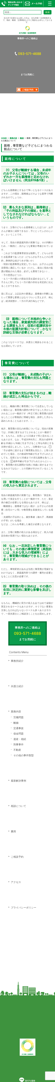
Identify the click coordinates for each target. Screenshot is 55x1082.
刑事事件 (18, 744)
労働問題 (18, 717)
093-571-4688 (29, 54)
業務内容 (16, 711)
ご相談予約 (17, 856)
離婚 (15, 722)
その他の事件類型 (23, 755)
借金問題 (18, 733)
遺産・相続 (19, 739)
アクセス (16, 882)
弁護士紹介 (17, 686)
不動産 (17, 749)
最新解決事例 (18, 780)
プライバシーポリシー (23, 907)
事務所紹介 (17, 660)
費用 (13, 831)
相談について (18, 805)
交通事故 (18, 728)
